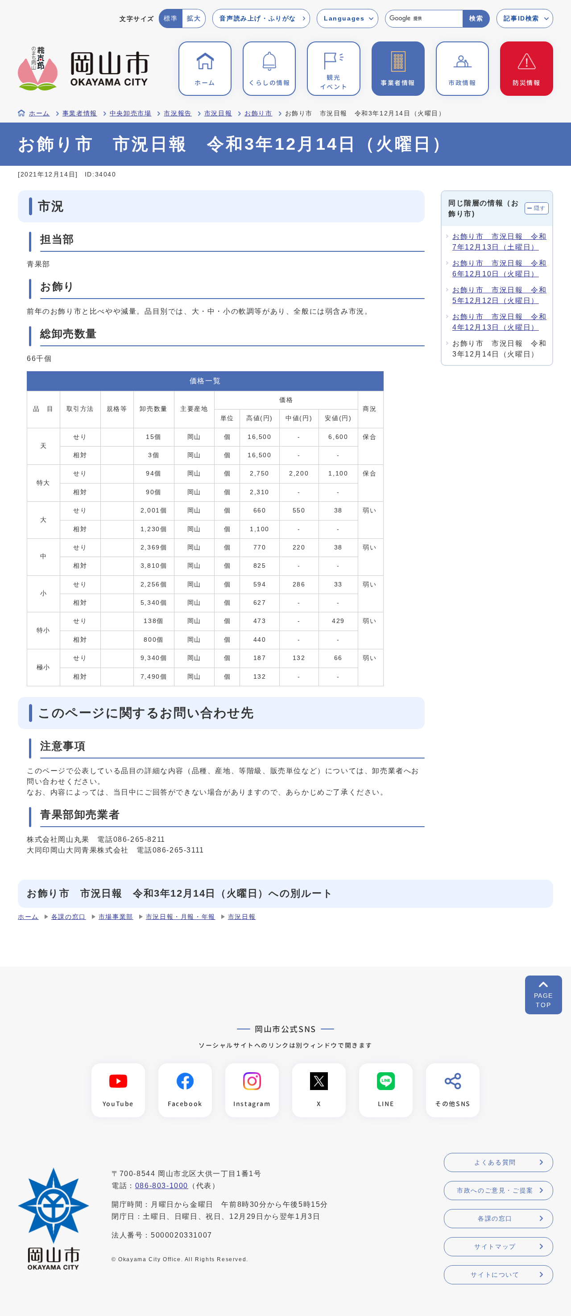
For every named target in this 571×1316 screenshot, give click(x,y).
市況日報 (218, 113)
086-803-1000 (161, 1185)
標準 (171, 18)
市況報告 (177, 113)
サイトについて (495, 1274)
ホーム (39, 113)
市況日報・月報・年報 (180, 917)
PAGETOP (543, 1000)
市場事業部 (116, 917)
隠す (540, 208)
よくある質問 (495, 1162)
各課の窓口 (68, 917)
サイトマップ (495, 1246)
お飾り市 (258, 113)
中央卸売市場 (131, 113)
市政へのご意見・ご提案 (495, 1190)
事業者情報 (79, 113)
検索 (476, 18)
